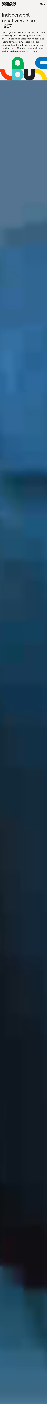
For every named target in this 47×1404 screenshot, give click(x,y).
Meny (42, 4)
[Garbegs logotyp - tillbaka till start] (9, 4)
